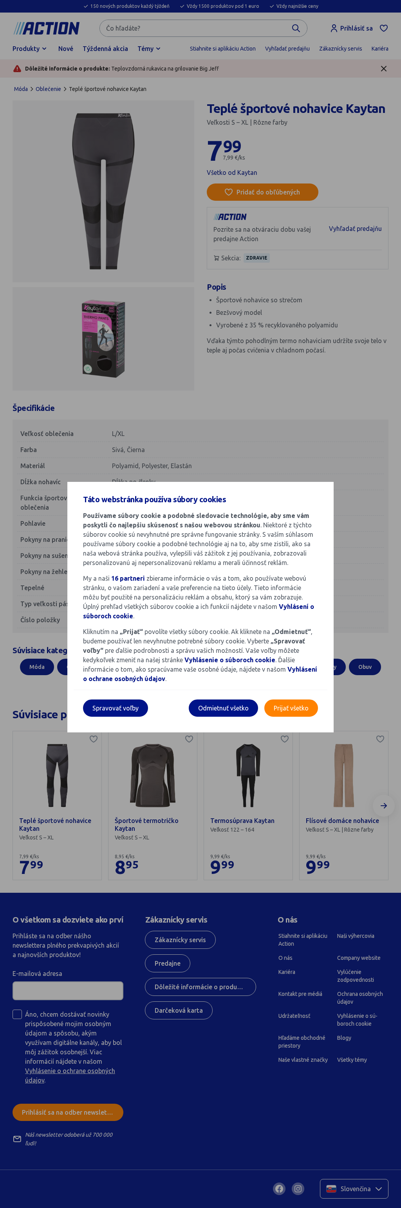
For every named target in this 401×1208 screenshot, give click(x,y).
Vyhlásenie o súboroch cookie (229, 659)
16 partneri (128, 578)
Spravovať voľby (115, 708)
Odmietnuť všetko (223, 708)
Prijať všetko (291, 708)
